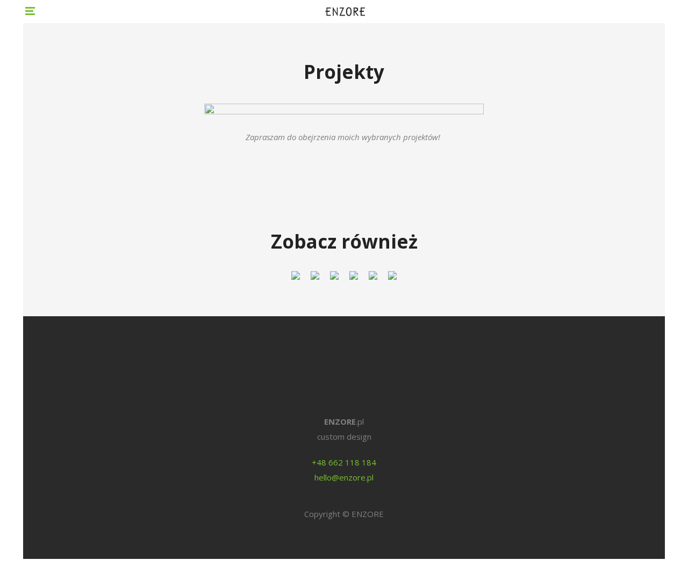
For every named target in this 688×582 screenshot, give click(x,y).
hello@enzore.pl (344, 477)
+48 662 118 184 (344, 462)
